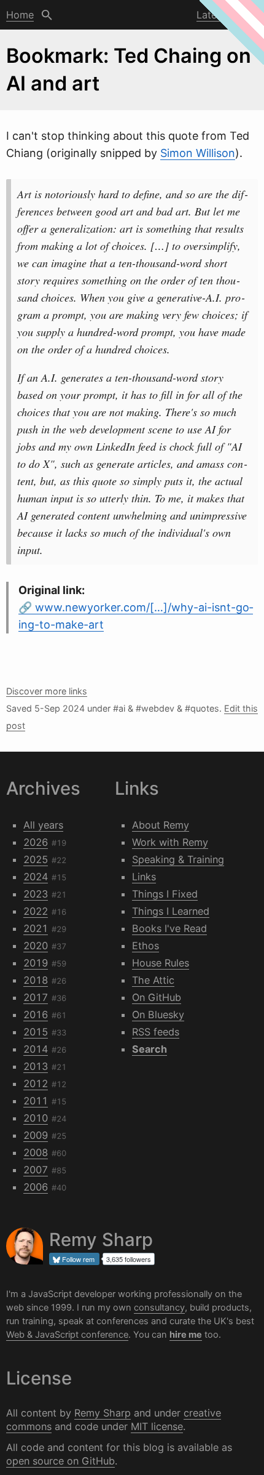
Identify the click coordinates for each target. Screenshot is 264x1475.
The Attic (153, 980)
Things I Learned (170, 911)
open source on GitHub (60, 1461)
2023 (35, 894)
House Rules (160, 963)
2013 (35, 1066)
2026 (35, 842)
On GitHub (156, 997)
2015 (35, 1032)
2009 (35, 1135)
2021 (35, 928)
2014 (35, 1049)
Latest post (222, 15)
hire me (185, 1334)
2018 (35, 980)
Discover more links (46, 691)
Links (144, 876)
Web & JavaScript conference (67, 1334)
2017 (35, 997)
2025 (35, 859)
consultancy (159, 1307)
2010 (35, 1118)
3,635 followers (128, 1259)
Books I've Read (169, 928)
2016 (35, 1014)
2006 (35, 1187)
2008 (35, 1152)
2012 (35, 1083)
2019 (35, 963)
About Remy (160, 825)
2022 (35, 911)
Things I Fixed (165, 894)
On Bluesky (158, 1014)
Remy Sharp (102, 1413)
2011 (35, 1101)
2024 (35, 876)
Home (20, 15)
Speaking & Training (178, 859)
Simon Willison (197, 153)
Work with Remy (170, 842)
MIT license (157, 1426)
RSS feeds (155, 1032)
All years (43, 825)
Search (47, 14)
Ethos (145, 945)
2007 (35, 1170)
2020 (35, 945)
